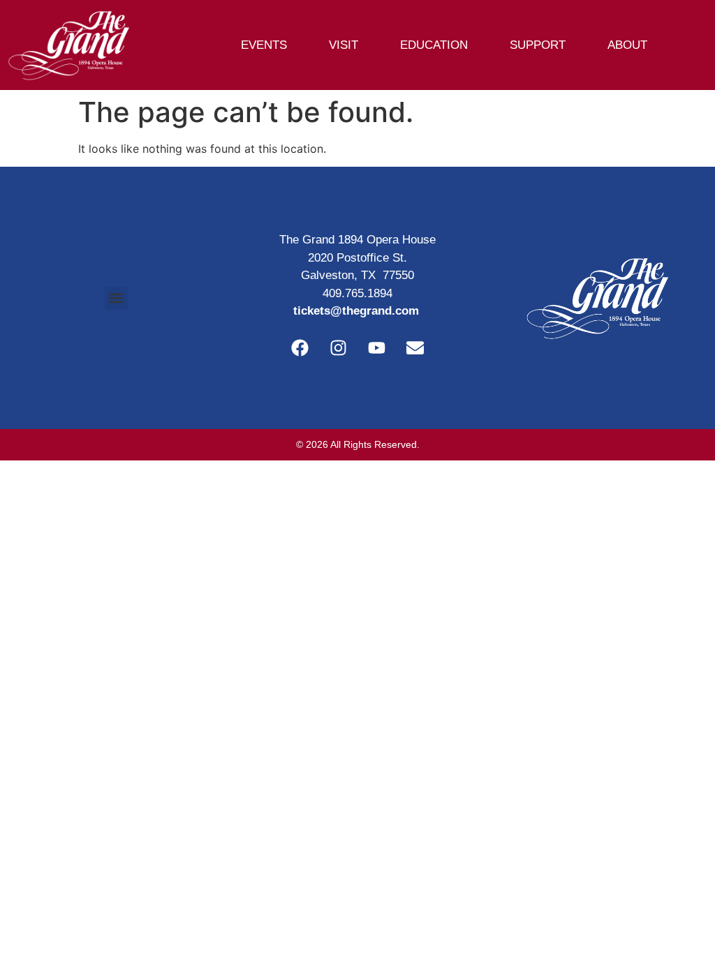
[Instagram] (338, 347)
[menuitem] (270, 45)
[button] (116, 298)
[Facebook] (300, 347)
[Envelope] (415, 347)
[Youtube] (377, 347)
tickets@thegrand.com (356, 310)
